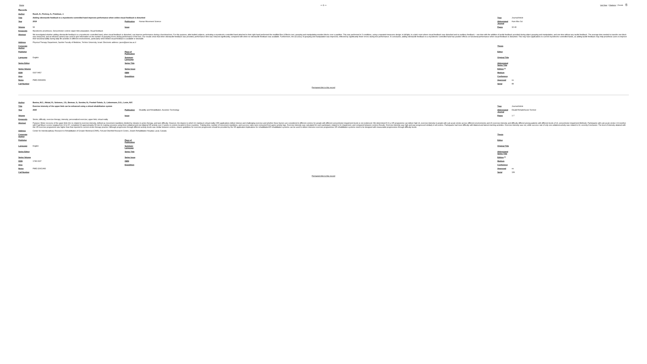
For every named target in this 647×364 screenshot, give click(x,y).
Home (21, 5)
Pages (500, 27)
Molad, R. (49, 102)
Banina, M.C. (38, 102)
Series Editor (24, 63)
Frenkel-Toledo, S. (97, 102)
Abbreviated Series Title (502, 64)
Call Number (23, 84)
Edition (500, 69)
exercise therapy (53, 119)
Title (20, 18)
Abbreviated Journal (502, 22)
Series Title (129, 63)
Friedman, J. (58, 14)
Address (22, 42)
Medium (500, 73)
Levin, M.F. (128, 102)
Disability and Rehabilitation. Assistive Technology (159, 110)
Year (20, 21)
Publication (130, 21)
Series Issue (130, 69)
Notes (21, 80)
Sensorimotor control (61, 31)
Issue (127, 27)
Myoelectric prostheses (42, 31)
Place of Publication (130, 53)
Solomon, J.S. (60, 102)
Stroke (35, 119)
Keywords (22, 31)
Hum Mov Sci (517, 21)
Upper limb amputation (80, 31)
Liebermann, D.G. (114, 102)
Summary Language (129, 58)
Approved (501, 80)
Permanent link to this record (323, 87)
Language (22, 57)
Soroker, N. (83, 102)
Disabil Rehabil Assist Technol (524, 110)
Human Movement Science (150, 21)
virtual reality (103, 119)
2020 (35, 110)
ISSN (20, 73)
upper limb (92, 119)
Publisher (22, 52)
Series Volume (24, 69)
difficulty (42, 119)
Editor (500, 52)
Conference (502, 76)
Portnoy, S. (47, 14)
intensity (64, 119)
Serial (499, 84)
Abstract (22, 35)
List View (603, 5)
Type (499, 18)
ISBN (127, 73)
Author (21, 14)
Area (20, 76)
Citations (612, 5)
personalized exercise (78, 119)
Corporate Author (22, 47)
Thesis (500, 46)
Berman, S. (73, 102)
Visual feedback (96, 31)
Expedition (129, 76)
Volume (21, 27)
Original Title (503, 57)
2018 (35, 21)
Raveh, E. (37, 14)
